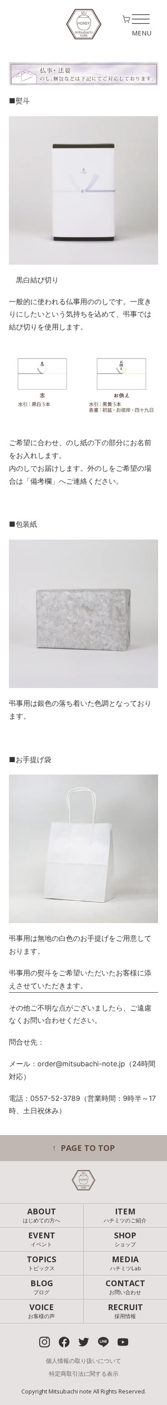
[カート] (126, 21)
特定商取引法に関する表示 (83, 1373)
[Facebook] (64, 1342)
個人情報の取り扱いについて (83, 1360)
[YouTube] (123, 1342)
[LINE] (103, 1342)
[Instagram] (44, 1342)
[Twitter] (83, 1342)
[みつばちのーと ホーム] (84, 24)
